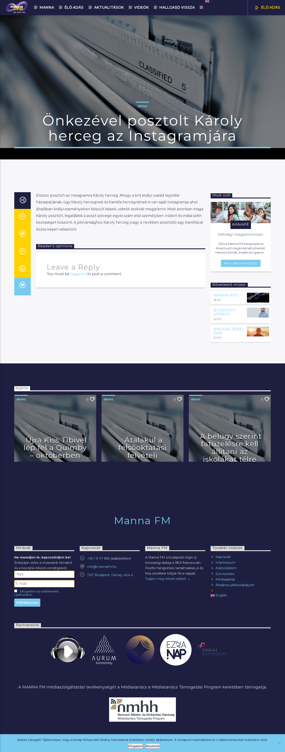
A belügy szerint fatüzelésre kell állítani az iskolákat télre (231, 448)
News (142, 106)
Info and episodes (240, 263)
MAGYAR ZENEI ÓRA (229, 331)
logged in (78, 274)
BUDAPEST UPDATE (225, 312)
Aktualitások (109, 7)
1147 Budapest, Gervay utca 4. (110, 575)
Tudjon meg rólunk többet (166, 579)
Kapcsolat (223, 557)
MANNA (47, 7)
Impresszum (225, 562)
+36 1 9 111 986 (98, 558)
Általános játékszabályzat (235, 585)
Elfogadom (135, 746)
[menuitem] (207, 1)
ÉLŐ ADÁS (270, 7)
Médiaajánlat (225, 579)
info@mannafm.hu (101, 567)
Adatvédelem (226, 568)
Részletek (152, 746)
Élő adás (74, 7)
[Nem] (279, 743)
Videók (141, 7)
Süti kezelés (225, 574)
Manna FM (142, 520)
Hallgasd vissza (177, 7)
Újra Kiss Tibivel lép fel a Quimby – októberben (55, 448)
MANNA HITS (226, 295)
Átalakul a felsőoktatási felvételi (142, 448)
